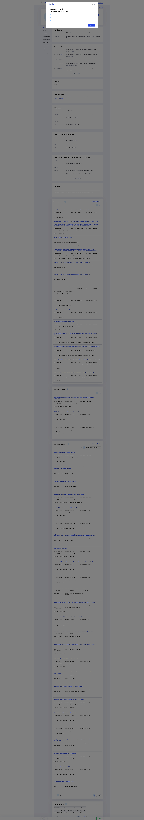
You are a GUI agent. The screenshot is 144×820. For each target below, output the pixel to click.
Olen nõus (91, 25)
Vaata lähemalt (65, 14)
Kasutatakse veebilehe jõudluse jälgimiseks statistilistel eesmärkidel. (68, 20)
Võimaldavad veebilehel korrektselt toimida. (64, 17)
